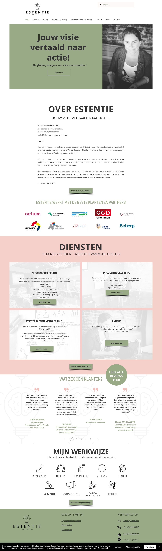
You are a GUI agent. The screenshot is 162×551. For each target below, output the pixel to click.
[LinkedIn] (119, 539)
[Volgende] (98, 439)
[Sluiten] (159, 547)
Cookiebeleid (103, 548)
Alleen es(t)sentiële (133, 547)
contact (122, 331)
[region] (116, 376)
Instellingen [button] (117, 547)
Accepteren (150, 547)
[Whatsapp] (119, 534)
